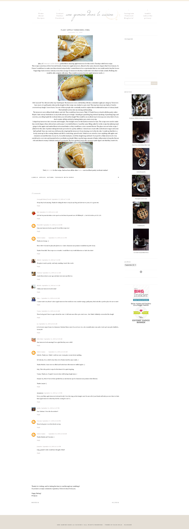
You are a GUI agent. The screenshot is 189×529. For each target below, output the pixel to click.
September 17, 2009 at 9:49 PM (51, 421)
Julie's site (49, 170)
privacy (147, 18)
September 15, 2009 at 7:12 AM (61, 199)
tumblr (148, 13)
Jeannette (39, 446)
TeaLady (39, 421)
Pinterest (129, 16)
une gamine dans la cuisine (69, 524)
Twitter (59, 16)
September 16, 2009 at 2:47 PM (50, 408)
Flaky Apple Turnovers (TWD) (75, 30)
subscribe (147, 16)
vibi (38, 212)
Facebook (59, 18)
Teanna (39, 311)
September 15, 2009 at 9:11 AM (49, 212)
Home (41, 13)
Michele (39, 285)
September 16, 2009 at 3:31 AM (51, 285)
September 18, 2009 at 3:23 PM (52, 446)
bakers (80, 170)
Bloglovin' (129, 18)
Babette (39, 260)
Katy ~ (39, 298)
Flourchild (40, 225)
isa (37, 324)
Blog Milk (118, 524)
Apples (42, 177)
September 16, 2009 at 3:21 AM (52, 273)
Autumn (50, 177)
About (41, 16)
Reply (38, 206)
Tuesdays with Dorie (64, 177)
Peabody (39, 273)
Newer (35, 502)
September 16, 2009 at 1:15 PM (53, 393)
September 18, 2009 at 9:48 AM (58, 434)
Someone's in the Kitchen (51, 63)
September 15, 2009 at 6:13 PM (58, 238)
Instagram (129, 13)
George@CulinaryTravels (44, 199)
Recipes (41, 18)
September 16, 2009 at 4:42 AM (50, 298)
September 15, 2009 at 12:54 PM (52, 225)
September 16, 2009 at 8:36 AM (48, 324)
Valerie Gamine (41, 238)
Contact (60, 13)
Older (115, 502)
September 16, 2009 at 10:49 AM (58, 352)
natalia (39, 408)
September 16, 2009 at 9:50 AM (53, 339)
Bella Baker (40, 339)
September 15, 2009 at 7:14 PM (51, 260)
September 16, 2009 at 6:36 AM (51, 311)
